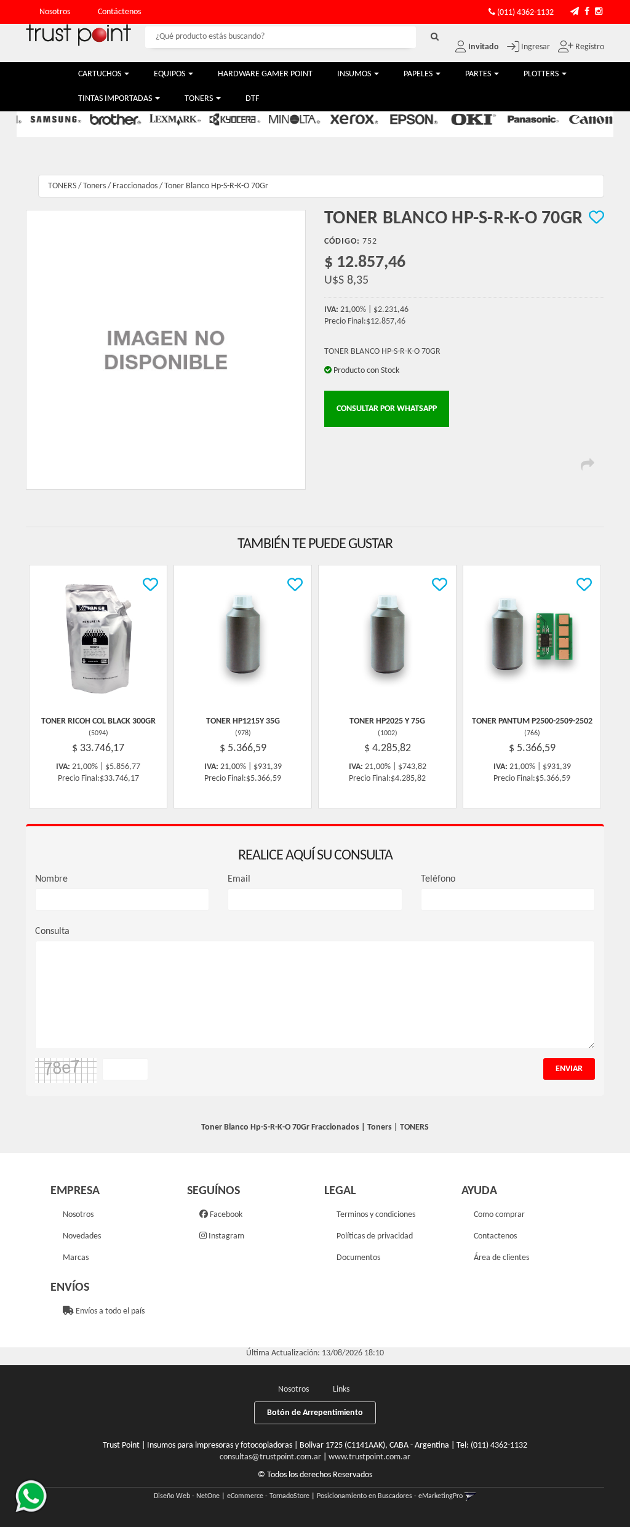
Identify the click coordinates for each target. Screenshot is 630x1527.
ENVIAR (569, 1069)
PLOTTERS (542, 74)
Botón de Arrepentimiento (315, 1412)
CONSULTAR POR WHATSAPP (387, 408)
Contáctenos (119, 12)
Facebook (225, 1214)
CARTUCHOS (100, 74)
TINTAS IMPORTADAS (116, 98)
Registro (588, 47)
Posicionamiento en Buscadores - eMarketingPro (390, 1496)
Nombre (51, 879)
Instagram (225, 1236)
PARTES (479, 74)
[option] (48, 119)
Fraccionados (135, 186)
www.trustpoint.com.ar (369, 1457)
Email (239, 879)
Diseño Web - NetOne (187, 1496)
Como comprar (499, 1214)
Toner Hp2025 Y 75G (387, 721)
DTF (252, 98)
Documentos (358, 1257)
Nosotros (54, 12)
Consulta (52, 931)
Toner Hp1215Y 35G (243, 721)
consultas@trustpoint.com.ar (270, 1457)
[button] (574, 12)
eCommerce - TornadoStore (268, 1496)
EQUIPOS (170, 74)
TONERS (200, 98)
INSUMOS (355, 74)
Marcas (76, 1257)
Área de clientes (501, 1257)
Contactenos (495, 1236)
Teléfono (438, 879)
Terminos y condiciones (376, 1214)
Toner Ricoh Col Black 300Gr (98, 721)
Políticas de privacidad (375, 1236)
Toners (94, 186)
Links (341, 1389)
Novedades (82, 1236)
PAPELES (419, 74)
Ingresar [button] (535, 47)
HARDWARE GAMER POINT (265, 74)
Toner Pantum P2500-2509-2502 (532, 721)
